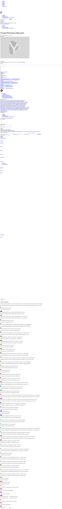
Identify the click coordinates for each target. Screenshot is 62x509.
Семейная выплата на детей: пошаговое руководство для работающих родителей (13, 109)
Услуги (3, 4)
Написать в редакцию (4, 111)
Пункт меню (4, 163)
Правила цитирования (6, 95)
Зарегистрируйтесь (11, 130)
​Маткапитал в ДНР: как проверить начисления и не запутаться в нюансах (12, 106)
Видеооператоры (5, 16)
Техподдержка (4, 94)
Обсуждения (4, 6)
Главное (3, 114)
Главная (3, 1)
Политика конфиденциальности (7, 97)
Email (1, 125)
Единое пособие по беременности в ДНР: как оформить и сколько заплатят (12, 104)
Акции (3, 5)
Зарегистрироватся (6, 23)
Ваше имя (2, 134)
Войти (1, 11)
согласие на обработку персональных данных (32, 131)
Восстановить (8, 129)
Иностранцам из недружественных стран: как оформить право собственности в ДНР (14, 108)
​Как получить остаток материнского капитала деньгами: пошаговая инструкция (13, 102)
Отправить (39, 134)
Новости (3, 3)
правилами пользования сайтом (17, 131)
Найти (11, 19)
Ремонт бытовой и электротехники (8, 17)
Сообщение (26, 134)
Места (3, 162)
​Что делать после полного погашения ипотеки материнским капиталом (12, 101)
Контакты (4, 93)
